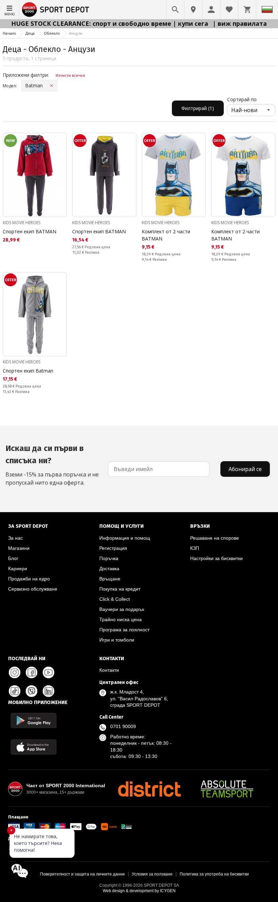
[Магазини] (193, 9)
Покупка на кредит (119, 589)
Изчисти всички (70, 75)
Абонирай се (245, 469)
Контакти (109, 670)
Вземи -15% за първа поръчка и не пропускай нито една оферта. (52, 465)
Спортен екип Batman (28, 370)
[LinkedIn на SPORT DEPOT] (48, 691)
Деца (30, 33)
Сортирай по (242, 99)
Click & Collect (114, 599)
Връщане (109, 578)
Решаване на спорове (214, 538)
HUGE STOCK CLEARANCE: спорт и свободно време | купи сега (110, 23)
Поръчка (108, 558)
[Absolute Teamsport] (227, 788)
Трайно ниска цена (120, 619)
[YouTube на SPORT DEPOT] (48, 672)
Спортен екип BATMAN (29, 231)
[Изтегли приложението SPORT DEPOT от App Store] (33, 747)
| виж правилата (240, 23)
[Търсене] (175, 9)
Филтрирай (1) (197, 108)
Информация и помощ (124, 538)
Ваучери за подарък (121, 609)
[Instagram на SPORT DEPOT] (14, 672)
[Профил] (211, 9)
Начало (9, 33)
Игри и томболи (116, 640)
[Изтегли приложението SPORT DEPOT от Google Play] (33, 720)
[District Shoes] (149, 788)
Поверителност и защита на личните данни (82, 874)
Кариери (17, 568)
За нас (15, 538)
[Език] (267, 9)
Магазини (18, 548)
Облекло (52, 33)
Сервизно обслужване (32, 589)
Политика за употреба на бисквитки (214, 874)
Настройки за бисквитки (216, 558)
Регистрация (113, 548)
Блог (13, 558)
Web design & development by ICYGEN (139, 890)
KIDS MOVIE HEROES (21, 223)
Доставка (109, 568)
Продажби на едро (29, 578)
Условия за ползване (152, 874)
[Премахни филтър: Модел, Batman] (51, 85)
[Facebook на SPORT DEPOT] (31, 672)
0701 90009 (123, 726)
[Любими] (229, 9)
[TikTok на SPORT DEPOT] (14, 691)
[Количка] (247, 9)
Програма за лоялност (124, 629)
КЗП (194, 548)
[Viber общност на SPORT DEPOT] (31, 691)
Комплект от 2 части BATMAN (166, 235)
